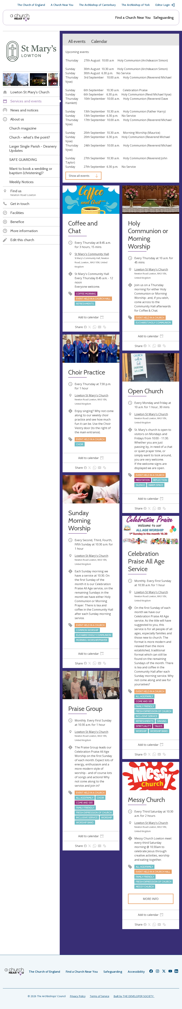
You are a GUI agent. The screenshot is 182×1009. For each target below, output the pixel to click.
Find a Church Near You (133, 17)
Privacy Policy (77, 996)
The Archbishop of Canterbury (97, 5)
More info (151, 899)
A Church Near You (62, 5)
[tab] (91, 317)
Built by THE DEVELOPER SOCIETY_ (134, 996)
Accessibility (136, 972)
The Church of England (31, 5)
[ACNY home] (19, 17)
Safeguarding (163, 17)
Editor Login (162, 5)
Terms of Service (99, 996)
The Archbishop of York (135, 5)
